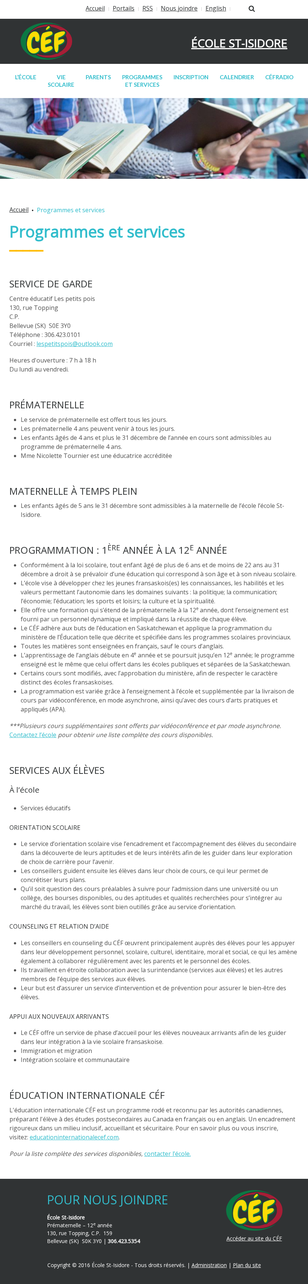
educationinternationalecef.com (74, 1137)
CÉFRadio (279, 77)
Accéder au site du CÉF (254, 1238)
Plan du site (247, 1265)
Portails (123, 8)
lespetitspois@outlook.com (74, 344)
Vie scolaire (61, 81)
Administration (209, 1265)
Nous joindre (179, 8)
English (215, 8)
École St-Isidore (239, 43)
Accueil (95, 8)
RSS (147, 8)
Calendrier (237, 77)
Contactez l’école (32, 735)
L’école (25, 77)
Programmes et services (142, 81)
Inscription (191, 77)
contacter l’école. (167, 1154)
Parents (98, 77)
